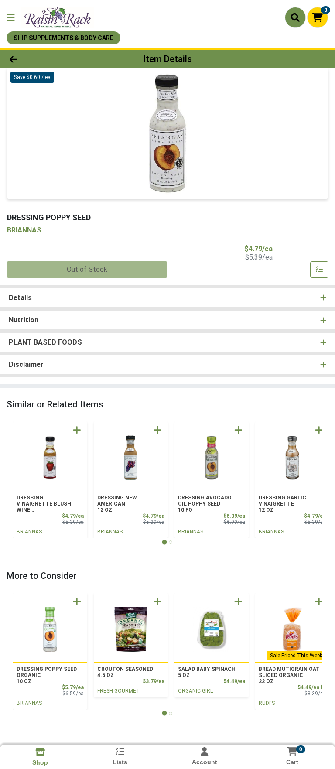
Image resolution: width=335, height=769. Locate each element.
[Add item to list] (319, 269)
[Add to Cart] (77, 430)
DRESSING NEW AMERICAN (117, 504)
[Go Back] (47, 59)
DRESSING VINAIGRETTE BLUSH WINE (44, 504)
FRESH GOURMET (118, 691)
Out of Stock (87, 269)
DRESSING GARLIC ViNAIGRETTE (282, 504)
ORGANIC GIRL (195, 691)
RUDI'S (267, 703)
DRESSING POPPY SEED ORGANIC (47, 675)
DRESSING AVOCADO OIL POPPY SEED (205, 504)
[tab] (164, 542)
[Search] (295, 17)
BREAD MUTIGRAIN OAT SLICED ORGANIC (289, 675)
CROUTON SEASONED (125, 672)
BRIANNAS (29, 532)
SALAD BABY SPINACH (207, 672)
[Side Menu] (11, 17)
